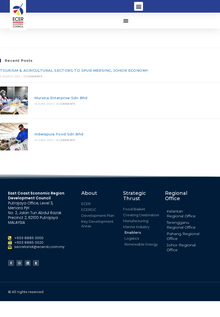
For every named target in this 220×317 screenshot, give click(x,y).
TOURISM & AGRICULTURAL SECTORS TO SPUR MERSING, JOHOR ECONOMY (74, 70)
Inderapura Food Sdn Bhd (58, 134)
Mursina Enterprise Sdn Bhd (60, 98)
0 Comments (33, 76)
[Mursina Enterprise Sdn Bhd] (14, 100)
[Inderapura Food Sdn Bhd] (14, 137)
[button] (138, 6)
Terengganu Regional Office (181, 225)
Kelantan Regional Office (181, 213)
